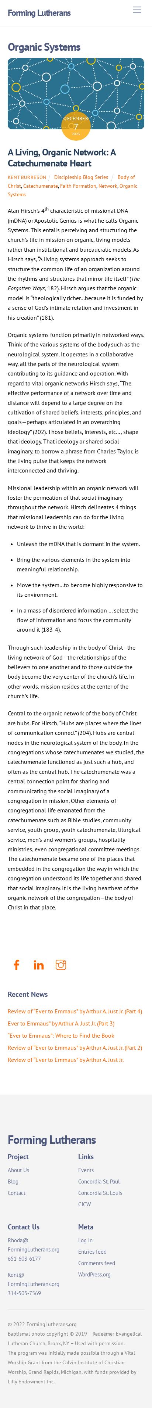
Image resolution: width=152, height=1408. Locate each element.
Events (86, 1170)
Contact (16, 1192)
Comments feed (96, 1263)
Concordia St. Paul (99, 1181)
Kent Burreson (27, 177)
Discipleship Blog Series (81, 176)
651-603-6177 (24, 1258)
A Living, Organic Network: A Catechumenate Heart (62, 157)
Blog (13, 1181)
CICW (84, 1204)
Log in (85, 1240)
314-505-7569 (24, 1293)
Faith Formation (78, 185)
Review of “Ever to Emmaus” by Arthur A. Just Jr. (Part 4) (75, 1011)
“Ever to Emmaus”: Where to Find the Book (61, 1035)
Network (108, 185)
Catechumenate (40, 185)
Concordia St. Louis (100, 1192)
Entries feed (92, 1251)
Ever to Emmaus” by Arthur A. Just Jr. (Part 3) (61, 1023)
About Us (18, 1170)
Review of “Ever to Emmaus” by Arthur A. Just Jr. (66, 1059)
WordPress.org (94, 1274)
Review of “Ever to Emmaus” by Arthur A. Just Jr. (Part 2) (75, 1047)
